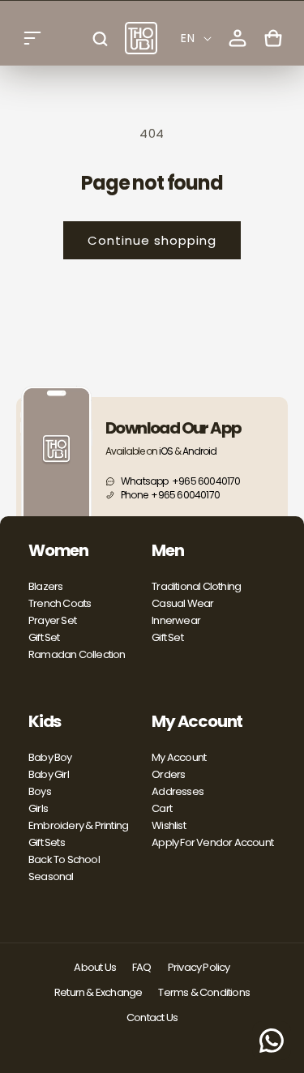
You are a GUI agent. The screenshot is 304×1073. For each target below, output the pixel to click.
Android (199, 451)
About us (95, 967)
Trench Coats (59, 603)
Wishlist (169, 825)
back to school (64, 859)
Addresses (177, 791)
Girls (38, 808)
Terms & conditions (204, 992)
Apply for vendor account (212, 842)
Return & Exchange (98, 992)
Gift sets (46, 842)
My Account (179, 757)
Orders (168, 774)
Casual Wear (182, 603)
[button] (32, 38)
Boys (39, 791)
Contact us (152, 1017)
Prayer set (52, 620)
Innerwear (176, 620)
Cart (162, 808)
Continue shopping (152, 240)
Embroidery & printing (78, 825)
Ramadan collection (77, 654)
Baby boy (50, 757)
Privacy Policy (199, 967)
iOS (166, 451)
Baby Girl (48, 774)
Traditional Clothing (196, 586)
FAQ (142, 967)
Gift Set (44, 637)
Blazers (45, 586)
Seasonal (51, 876)
